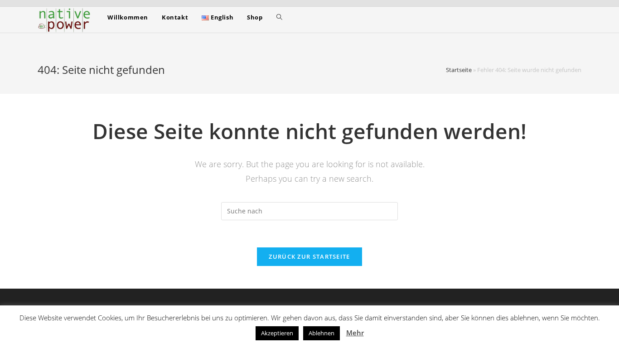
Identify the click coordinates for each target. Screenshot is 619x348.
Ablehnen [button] (321, 333)
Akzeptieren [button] (277, 333)
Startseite (459, 70)
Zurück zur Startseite (309, 256)
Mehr (355, 332)
